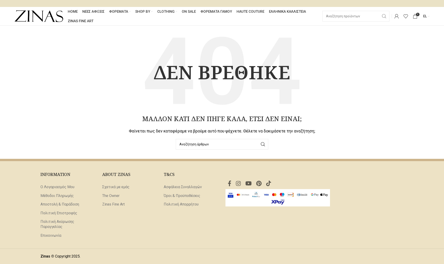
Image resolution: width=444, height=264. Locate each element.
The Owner (111, 195)
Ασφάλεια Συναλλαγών (183, 187)
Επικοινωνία (50, 235)
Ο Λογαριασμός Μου (57, 187)
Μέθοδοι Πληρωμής (57, 195)
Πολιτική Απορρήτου (181, 204)
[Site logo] (39, 16)
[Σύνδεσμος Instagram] (238, 183)
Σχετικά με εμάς (116, 187)
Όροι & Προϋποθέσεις (182, 195)
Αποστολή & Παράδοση (59, 204)
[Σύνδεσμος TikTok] (268, 183)
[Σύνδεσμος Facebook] (229, 183)
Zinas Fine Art (113, 204)
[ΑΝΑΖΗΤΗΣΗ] (263, 144)
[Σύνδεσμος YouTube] (248, 183)
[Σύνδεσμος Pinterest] (259, 183)
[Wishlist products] (405, 16)
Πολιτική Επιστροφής (58, 213)
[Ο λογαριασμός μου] (396, 16)
